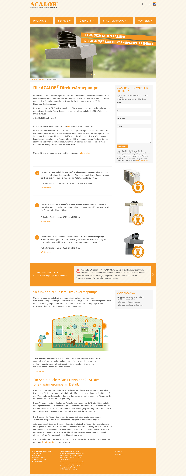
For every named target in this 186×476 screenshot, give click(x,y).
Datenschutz (119, 454)
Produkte (39, 20)
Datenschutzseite (142, 161)
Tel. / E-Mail (121, 118)
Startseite (34, 79)
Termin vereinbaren (50, 442)
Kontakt (147, 4)
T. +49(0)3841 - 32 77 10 (38, 457)
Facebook (154, 4)
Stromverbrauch (114, 20)
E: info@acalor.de (37, 461)
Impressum (118, 451)
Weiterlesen (46, 188)
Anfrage (119, 126)
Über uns (85, 20)
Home (142, 4)
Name (119, 102)
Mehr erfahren (85, 153)
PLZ (118, 110)
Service (63, 20)
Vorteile (144, 20)
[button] (32, 274)
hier (69, 126)
